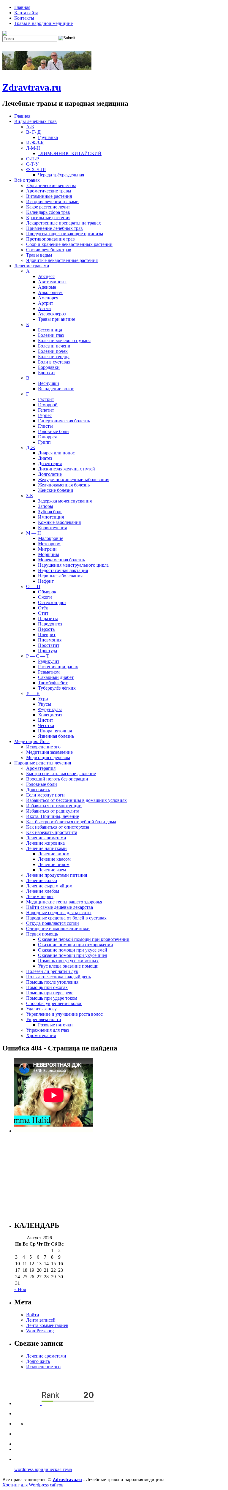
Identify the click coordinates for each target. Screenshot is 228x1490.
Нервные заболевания (60, 575)
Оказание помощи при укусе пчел (72, 955)
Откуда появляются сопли (52, 923)
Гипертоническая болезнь (64, 420)
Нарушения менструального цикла (73, 565)
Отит (43, 613)
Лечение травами (31, 265)
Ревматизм (49, 671)
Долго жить (38, 789)
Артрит (45, 303)
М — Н (33, 532)
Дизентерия (50, 463)
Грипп (44, 442)
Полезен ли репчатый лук (52, 971)
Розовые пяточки (55, 1024)
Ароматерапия (41, 768)
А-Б (30, 126)
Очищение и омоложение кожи (58, 928)
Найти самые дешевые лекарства (59, 907)
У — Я (33, 693)
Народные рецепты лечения (42, 762)
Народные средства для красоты (58, 912)
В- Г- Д (33, 132)
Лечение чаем (52, 869)
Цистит (45, 720)
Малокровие (50, 538)
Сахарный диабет (56, 677)
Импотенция (51, 516)
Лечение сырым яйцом (49, 885)
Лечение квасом (54, 859)
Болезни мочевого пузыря (64, 340)
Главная (22, 7)
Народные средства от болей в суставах (66, 917)
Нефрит (46, 581)
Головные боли (53, 431)
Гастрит (46, 399)
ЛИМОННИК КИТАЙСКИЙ (70, 153)
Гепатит (46, 410)
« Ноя (20, 1289)
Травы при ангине (56, 319)
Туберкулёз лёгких (57, 688)
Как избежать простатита (51, 832)
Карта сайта (26, 12)
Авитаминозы (52, 281)
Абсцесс (46, 276)
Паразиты (48, 618)
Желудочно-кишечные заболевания (73, 479)
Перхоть (46, 629)
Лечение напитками (46, 848)
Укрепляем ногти (43, 1019)
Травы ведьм (39, 254)
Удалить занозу (41, 1008)
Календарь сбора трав (48, 212)
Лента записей (41, 1319)
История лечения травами (52, 201)
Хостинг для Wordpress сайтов (33, 1484)
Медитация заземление (49, 752)
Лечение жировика (45, 843)
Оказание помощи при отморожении (75, 944)
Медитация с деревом (48, 757)
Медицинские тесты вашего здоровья (64, 901)
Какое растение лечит (48, 206)
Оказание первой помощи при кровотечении (83, 939)
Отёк (43, 607)
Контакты (24, 17)
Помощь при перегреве (49, 992)
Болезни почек (53, 351)
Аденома (47, 287)
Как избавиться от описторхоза (57, 826)
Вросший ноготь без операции (57, 778)
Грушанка (48, 137)
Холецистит (50, 714)
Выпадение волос (56, 388)
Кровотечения (52, 527)
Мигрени (47, 549)
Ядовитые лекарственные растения (62, 260)
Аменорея (48, 297)
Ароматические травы (48, 190)
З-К (29, 495)
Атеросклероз (52, 313)
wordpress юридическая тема (43, 1469)
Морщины (48, 554)
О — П (33, 586)
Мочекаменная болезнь (61, 559)
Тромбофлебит (53, 682)
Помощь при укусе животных (68, 960)
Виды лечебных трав (35, 121)
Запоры (45, 506)
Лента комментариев (47, 1325)
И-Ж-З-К (35, 142)
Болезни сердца (53, 356)
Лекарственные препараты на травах (63, 222)
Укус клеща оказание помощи (68, 965)
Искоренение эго (43, 746)
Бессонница (50, 329)
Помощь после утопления (52, 982)
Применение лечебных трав (54, 228)
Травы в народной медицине (43, 23)
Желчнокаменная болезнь (64, 484)
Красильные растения (48, 217)
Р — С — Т (37, 655)
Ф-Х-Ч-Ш (36, 169)
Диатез (45, 458)
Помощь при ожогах (47, 987)
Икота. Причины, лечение (52, 816)
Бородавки (49, 367)
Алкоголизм (50, 292)
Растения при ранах (58, 666)
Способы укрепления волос (54, 1003)
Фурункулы (50, 709)
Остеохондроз (52, 602)
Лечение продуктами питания (56, 875)
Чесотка (46, 725)
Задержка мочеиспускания (65, 500)
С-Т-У (32, 164)
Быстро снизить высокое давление (61, 773)
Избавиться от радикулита (52, 810)
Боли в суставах (54, 361)
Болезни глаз (51, 335)
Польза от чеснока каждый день (58, 976)
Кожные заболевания (59, 522)
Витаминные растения (49, 196)
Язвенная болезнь (56, 736)
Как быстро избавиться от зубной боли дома (71, 821)
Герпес (45, 415)
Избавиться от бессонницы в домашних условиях (76, 800)
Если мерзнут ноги (45, 794)
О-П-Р (32, 158)
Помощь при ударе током (51, 998)
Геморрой (48, 404)
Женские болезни (55, 490)
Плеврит (47, 634)
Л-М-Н (33, 148)
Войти (32, 1314)
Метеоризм (49, 543)
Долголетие (50, 474)
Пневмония (49, 639)
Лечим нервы (39, 896)
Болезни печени (54, 345)
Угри (43, 698)
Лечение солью (41, 880)
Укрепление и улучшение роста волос (64, 1014)
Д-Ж (30, 447)
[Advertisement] (120, 1174)
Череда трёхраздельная (61, 174)
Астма (44, 308)
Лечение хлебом (42, 891)
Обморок (47, 591)
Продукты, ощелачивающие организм (64, 233)
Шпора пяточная (55, 730)
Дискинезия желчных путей (66, 468)
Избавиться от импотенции (54, 805)
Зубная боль (50, 511)
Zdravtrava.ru (31, 87)
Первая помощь (42, 933)
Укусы (44, 704)
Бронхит (46, 372)
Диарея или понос (56, 452)
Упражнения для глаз (47, 1030)
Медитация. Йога (32, 741)
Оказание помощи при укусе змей (72, 949)
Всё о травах (27, 180)
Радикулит (48, 661)
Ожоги (45, 597)
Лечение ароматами (46, 837)
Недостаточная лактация (63, 570)
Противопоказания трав (50, 238)
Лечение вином (53, 853)
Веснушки (48, 383)
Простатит (48, 645)
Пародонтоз (50, 623)
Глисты (45, 426)
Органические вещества (51, 185)
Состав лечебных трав (48, 249)
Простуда (47, 650)
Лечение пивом (53, 864)
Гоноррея (47, 436)
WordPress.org (40, 1330)
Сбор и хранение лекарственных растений (69, 244)
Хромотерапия (41, 1035)
